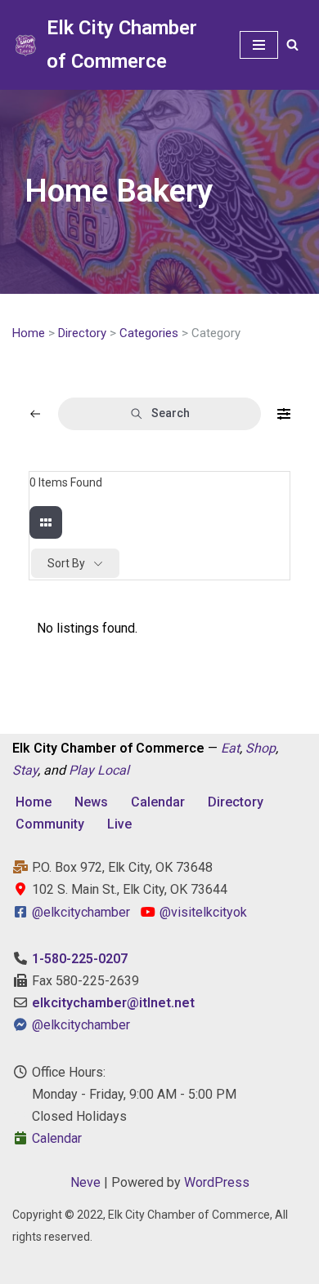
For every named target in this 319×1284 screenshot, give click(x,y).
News (91, 802)
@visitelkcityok (201, 912)
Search (170, 413)
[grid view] (45, 522)
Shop (260, 748)
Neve (85, 1182)
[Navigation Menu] (259, 45)
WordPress (216, 1182)
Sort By (66, 563)
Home (28, 333)
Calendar (158, 802)
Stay (25, 770)
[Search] (292, 44)
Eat (230, 748)
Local (113, 770)
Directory (82, 333)
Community (50, 824)
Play (81, 770)
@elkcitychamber (81, 912)
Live (119, 824)
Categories (148, 333)
